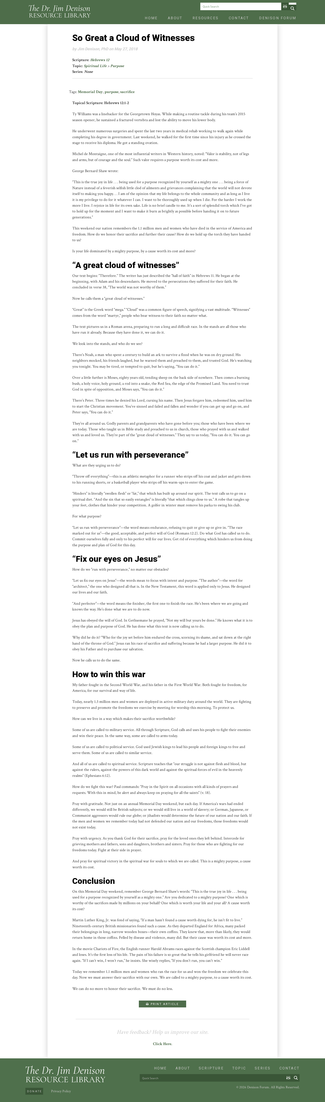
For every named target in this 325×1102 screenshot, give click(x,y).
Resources (206, 18)
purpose (112, 91)
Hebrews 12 (99, 59)
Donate (34, 1091)
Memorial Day (90, 91)
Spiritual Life (95, 65)
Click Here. (162, 1043)
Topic (239, 1068)
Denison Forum (277, 18)
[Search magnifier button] (292, 8)
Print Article (164, 1004)
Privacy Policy (61, 1091)
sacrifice (127, 91)
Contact (239, 18)
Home (151, 18)
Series (263, 1068)
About (175, 18)
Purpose (117, 65)
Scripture (211, 1068)
